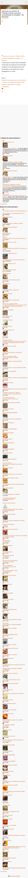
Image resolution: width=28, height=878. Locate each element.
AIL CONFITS (6, 556)
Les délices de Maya (8, 320)
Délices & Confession (8, 467)
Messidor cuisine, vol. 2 (8, 142)
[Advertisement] (14, 38)
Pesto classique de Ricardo (9, 269)
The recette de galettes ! (9, 449)
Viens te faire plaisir (7, 452)
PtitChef (5, 237)
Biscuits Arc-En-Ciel (7, 316)
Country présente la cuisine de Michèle (12, 361)
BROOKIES (5, 336)
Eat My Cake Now (7, 840)
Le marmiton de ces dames (9, 575)
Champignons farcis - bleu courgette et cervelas (14, 367)
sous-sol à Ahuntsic (8, 565)
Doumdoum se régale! (8, 432)
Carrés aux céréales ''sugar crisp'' (11, 290)
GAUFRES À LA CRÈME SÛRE (10, 429)
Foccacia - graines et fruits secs (10, 398)
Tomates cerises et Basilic (9, 514)
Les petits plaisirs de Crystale (10, 765)
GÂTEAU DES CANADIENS (9, 761)
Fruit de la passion (7, 729)
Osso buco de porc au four (9, 566)
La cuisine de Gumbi (8, 545)
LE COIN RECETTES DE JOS (9, 346)
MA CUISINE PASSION (8, 658)
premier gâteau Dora (8, 689)
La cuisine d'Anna (7, 462)
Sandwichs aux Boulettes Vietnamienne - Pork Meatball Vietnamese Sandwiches (14, 847)
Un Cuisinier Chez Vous (8, 397)
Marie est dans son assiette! (10, 628)
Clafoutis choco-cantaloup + (10, 148)
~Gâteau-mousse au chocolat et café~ (12, 393)
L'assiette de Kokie (7, 795)
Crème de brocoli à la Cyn (9, 736)
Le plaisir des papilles (8, 593)
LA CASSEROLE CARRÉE (8, 724)
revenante (5, 525)
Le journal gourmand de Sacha (10, 529)
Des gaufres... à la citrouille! (9, 825)
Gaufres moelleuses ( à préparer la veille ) (13, 162)
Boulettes (5, 801)
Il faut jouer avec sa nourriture (10, 673)
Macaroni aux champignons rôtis (11, 811)
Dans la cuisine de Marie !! (9, 503)
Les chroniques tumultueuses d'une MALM (13, 693)
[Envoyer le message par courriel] (2, 89)
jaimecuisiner (6, 851)
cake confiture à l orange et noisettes (12, 624)
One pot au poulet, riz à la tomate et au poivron (14, 238)
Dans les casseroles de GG (9, 263)
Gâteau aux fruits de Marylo (9, 709)
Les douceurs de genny (8, 422)
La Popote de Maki (7, 340)
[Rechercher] (26, 2)
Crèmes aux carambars (8, 561)
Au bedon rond (6, 283)
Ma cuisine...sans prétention (9, 371)
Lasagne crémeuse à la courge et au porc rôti (14, 664)
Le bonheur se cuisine (8, 713)
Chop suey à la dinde (8, 699)
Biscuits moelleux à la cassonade (11, 300)
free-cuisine (5, 623)
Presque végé (6, 613)
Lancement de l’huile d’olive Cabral (11, 279)
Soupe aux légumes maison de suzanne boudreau (15, 389)
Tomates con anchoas (8, 408)
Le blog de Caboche (7, 819)
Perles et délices (6, 540)
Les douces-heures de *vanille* (10, 785)
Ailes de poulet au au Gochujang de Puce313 (13, 213)
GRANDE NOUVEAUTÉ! (8, 499)
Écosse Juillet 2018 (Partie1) (10, 459)
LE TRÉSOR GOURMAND (9, 755)
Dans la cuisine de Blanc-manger (11, 478)
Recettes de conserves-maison (10, 303)
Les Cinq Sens (6, 603)
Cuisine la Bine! (6, 805)
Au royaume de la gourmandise (10, 683)
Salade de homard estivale (9, 858)
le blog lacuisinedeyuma (8, 524)
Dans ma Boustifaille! (8, 488)
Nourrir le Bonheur (7, 861)
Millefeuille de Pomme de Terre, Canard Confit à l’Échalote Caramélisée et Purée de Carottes (14, 342)
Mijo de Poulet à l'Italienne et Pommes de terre (14, 868)
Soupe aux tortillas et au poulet (10, 357)
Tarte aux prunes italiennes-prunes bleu (12, 464)
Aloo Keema (6, 726)
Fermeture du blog (7, 326)
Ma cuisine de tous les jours (9, 498)
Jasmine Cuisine (7, 273)
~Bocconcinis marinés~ (8, 599)
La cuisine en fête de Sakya (9, 703)
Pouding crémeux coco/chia (9, 644)
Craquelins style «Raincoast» (10, 609)
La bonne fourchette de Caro (10, 253)
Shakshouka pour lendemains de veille (12, 619)
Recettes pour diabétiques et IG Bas (11, 184)
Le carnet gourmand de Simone (10, 648)
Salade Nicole (6, 541)
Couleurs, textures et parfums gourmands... (13, 739)
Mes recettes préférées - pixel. (10, 570)
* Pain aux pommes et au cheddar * (11, 494)
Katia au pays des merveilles (10, 356)
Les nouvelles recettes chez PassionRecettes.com (15, 210)
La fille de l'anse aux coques (9, 242)
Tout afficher (3, 204)
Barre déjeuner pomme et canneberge (12, 419)
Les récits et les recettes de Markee (11, 402)
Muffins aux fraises (7, 439)
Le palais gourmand (7, 293)
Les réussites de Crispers (9, 744)
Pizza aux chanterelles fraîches (10, 634)
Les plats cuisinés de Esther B (10, 170)
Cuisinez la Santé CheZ (8, 829)
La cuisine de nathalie (8, 309)
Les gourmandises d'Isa (8, 330)
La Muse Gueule (6, 775)
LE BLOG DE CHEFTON (8, 555)
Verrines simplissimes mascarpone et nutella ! (14, 791)
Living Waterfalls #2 (8, 751)
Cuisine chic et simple (8, 382)
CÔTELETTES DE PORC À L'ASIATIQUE (12, 352)
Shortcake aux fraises (8, 771)
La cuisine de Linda (7, 584)
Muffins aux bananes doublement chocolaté (13, 520)
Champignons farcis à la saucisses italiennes (14, 259)
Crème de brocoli (7, 571)
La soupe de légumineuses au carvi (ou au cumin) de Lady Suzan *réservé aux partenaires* (15, 305)
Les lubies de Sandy (7, 815)
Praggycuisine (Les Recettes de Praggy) (12, 668)
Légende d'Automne (8, 155)
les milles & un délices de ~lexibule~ (11, 392)
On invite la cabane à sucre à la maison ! (12, 474)
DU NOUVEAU (6, 669)
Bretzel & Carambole (8, 638)
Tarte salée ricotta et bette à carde (11, 679)
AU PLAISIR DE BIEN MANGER (10, 412)
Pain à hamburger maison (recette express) (13, 484)
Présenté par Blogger (15, 876)
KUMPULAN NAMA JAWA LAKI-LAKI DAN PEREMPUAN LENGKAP (13, 510)
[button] (2, 21)
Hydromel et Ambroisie (8, 442)
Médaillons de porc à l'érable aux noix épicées (14, 781)
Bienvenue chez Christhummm (10, 560)
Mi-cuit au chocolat (7, 551)
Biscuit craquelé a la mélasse (10, 654)
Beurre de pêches (7, 177)
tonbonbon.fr (6, 194)
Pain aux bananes (7, 741)
